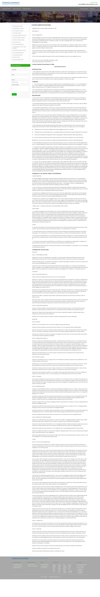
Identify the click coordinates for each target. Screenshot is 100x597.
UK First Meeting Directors (18, 52)
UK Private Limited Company (18, 37)
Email (13, 74)
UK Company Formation (17, 26)
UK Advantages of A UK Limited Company (19, 47)
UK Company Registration (18, 44)
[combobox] (20, 82)
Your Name (14, 69)
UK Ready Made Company (18, 28)
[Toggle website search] (96, 9)
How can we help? (15, 84)
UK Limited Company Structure (19, 50)
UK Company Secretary (17, 55)
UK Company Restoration (17, 59)
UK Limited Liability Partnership (19, 35)
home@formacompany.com (54, 576)
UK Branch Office (16, 57)
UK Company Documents (17, 30)
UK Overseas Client (16, 42)
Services (13, 79)
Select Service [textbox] (15, 82)
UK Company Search (16, 33)
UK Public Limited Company (18, 40)
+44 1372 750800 (43, 576)
